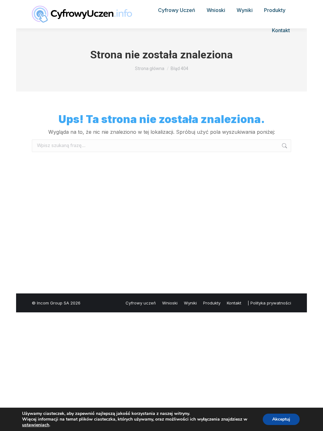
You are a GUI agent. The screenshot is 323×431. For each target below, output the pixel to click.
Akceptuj (281, 419)
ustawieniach (35, 425)
